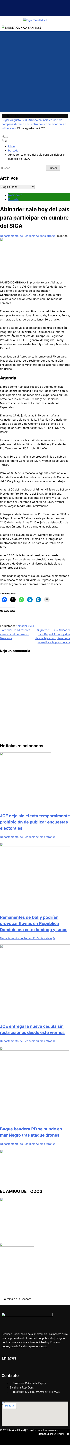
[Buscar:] (23, 168)
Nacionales (15, 195)
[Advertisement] (35, 75)
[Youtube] (35, 11)
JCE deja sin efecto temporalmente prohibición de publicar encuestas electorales (35, 822)
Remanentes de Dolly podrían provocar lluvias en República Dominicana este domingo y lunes (33, 923)
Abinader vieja (25, 626)
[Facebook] (25, 11)
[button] (35, 3)
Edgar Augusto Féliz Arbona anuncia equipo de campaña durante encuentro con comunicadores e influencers (34, 124)
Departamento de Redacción (18, 236)
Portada (13, 199)
